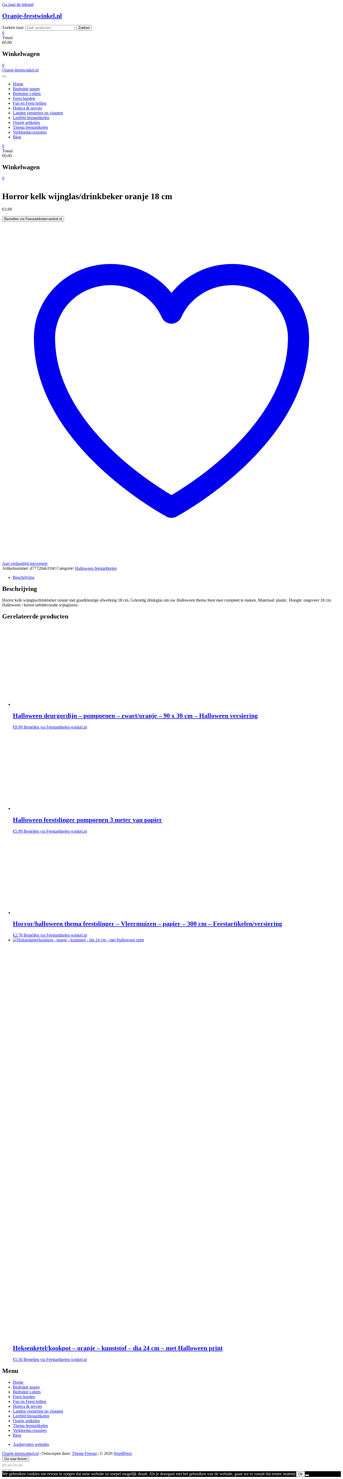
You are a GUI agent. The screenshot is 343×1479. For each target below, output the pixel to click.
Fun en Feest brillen (29, 103)
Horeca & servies (27, 108)
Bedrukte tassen (26, 88)
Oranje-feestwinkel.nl (32, 15)
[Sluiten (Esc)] (20, 1465)
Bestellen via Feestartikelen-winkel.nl (33, 219)
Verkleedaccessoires (30, 132)
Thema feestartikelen (30, 127)
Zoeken (84, 28)
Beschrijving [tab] (23, 577)
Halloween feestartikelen (96, 568)
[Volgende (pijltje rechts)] (10, 1470)
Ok (300, 1474)
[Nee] (307, 1475)
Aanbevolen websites (31, 1444)
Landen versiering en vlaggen (38, 113)
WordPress (123, 1453)
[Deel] (15, 1465)
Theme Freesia (84, 1453)
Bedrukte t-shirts (27, 93)
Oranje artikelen (26, 122)
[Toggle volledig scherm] (10, 1465)
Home (18, 84)
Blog (17, 137)
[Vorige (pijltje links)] (4, 1470)
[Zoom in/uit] (4, 1465)
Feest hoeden (24, 98)
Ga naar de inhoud (17, 4)
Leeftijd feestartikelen (31, 117)
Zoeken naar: (13, 27)
